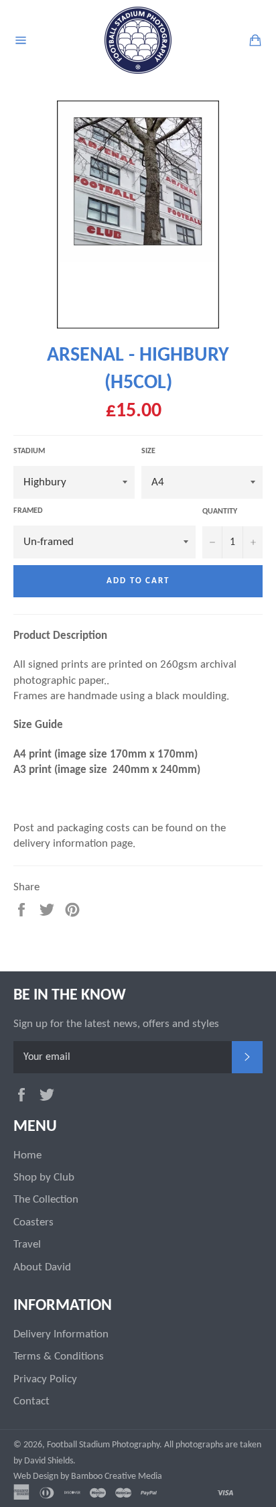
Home (27, 1155)
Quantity (219, 511)
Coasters (33, 1222)
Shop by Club (43, 1177)
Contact (31, 1401)
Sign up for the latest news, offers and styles (116, 1024)
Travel (27, 1244)
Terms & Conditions (58, 1356)
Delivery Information (61, 1334)
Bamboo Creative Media (116, 1476)
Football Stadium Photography (103, 1445)
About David (42, 1267)
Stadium (29, 451)
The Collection (45, 1199)
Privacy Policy (45, 1379)
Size (148, 451)
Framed (28, 511)
